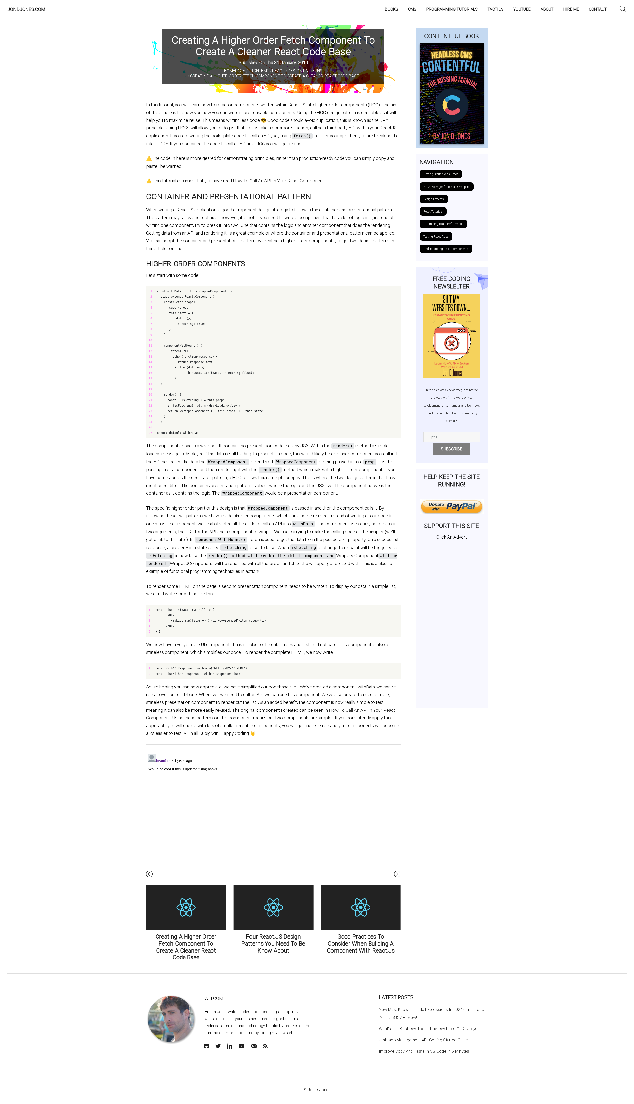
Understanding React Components (445, 249)
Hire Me (571, 9)
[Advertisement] (452, 622)
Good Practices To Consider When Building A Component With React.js (361, 943)
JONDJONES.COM (26, 9)
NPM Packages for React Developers (446, 187)
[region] (273, 362)
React (278, 70)
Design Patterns (305, 70)
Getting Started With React (440, 174)
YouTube (522, 9)
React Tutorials (433, 211)
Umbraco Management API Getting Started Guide (423, 1040)
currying (368, 523)
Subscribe (451, 449)
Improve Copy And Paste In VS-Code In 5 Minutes (424, 1051)
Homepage (234, 70)
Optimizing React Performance (443, 224)
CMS (412, 9)
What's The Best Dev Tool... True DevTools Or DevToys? (429, 1028)
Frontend (258, 70)
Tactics (495, 9)
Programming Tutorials (452, 9)
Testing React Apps (436, 236)
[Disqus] (273, 814)
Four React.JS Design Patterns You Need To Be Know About (273, 943)
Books (391, 9)
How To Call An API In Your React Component (278, 180)
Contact (598, 9)
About (547, 9)
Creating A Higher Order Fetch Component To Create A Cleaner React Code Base (274, 76)
